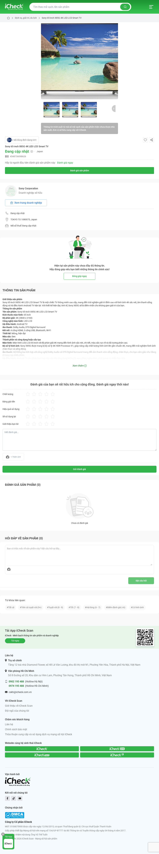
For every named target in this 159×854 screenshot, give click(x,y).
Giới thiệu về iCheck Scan (19, 705)
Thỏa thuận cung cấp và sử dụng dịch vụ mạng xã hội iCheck (38, 734)
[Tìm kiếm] (125, 7)
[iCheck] (42, 748)
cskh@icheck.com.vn (20, 692)
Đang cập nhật (18, 213)
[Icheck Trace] (42, 754)
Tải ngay (15, 640)
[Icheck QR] (117, 748)
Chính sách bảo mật (16, 729)
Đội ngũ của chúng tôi (17, 710)
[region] (79, 60)
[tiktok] (13, 798)
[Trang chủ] (14, 7)
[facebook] (7, 798)
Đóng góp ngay (79, 276)
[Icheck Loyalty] (117, 754)
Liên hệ (9, 724)
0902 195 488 (16, 681)
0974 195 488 (16, 685)
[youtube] (19, 798)
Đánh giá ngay (65, 162)
